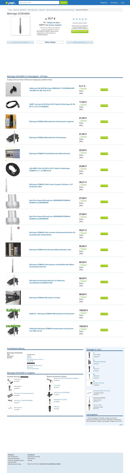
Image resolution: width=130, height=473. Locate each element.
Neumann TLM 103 (98, 383)
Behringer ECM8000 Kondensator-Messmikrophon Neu (50, 249)
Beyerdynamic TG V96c (60, 399)
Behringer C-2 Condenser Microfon (24, 393)
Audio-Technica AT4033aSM (61, 392)
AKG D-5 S (96, 369)
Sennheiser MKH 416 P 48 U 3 (101, 391)
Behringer (29, 357)
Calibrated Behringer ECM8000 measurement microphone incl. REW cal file (51, 329)
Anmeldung (114, 3)
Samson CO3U (97, 405)
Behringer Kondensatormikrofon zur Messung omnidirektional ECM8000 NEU (47, 281)
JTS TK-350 (57, 385)
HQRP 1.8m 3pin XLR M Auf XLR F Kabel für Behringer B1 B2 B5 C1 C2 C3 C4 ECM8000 (52, 105)
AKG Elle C (96, 376)
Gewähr (120, 421)
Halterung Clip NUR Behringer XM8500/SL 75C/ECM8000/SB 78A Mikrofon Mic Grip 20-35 (51, 89)
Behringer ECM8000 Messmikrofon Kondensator (47, 137)
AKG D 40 (56, 406)
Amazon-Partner (34, 464)
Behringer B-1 (18, 386)
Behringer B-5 (18, 407)
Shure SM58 (96, 354)
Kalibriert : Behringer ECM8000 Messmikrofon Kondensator (51, 313)
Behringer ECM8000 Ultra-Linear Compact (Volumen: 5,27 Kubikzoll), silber (51, 185)
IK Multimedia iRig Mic (99, 361)
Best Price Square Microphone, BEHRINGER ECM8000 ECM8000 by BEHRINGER (49, 201)
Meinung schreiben (79, 31)
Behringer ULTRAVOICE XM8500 (23, 400)
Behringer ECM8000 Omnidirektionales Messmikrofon (49, 153)
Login (122, 3)
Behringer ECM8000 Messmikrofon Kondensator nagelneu (51, 121)
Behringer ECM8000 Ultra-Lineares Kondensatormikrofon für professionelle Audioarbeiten (52, 233)
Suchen (63, 3)
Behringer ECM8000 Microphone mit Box (44, 297)
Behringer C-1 (18, 379)
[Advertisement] (65, 60)
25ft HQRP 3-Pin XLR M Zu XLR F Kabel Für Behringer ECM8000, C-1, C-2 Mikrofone (49, 169)
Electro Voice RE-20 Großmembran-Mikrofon (66, 378)
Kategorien (103, 3)
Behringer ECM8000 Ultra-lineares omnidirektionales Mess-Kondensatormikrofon (51, 265)
